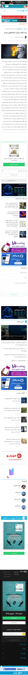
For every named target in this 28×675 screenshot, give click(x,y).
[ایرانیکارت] (14, 669)
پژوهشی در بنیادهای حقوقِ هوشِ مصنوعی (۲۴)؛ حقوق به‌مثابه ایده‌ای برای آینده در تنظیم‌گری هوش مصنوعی (12, 223)
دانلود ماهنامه (14, 618)
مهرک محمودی (17, 486)
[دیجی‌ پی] (14, 2)
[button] (26, 10)
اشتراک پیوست (14, 553)
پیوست (25, 29)
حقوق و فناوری (22, 24)
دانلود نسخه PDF (14, 175)
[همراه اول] (14, 673)
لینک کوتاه (6, 180)
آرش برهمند (18, 492)
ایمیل (26, 278)
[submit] (23, 634)
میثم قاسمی (18, 506)
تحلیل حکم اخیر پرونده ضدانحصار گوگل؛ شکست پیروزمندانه (12, 213)
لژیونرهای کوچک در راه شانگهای (18, 361)
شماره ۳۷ (10, 40)
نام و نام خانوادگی (23, 272)
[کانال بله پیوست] (14, 6)
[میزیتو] (14, 457)
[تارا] (14, 246)
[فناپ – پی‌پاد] (14, 259)
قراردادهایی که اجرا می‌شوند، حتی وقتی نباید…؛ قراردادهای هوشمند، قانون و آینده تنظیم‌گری (11, 233)
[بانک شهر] (14, 17)
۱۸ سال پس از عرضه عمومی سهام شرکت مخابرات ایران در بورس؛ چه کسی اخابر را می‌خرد (12, 430)
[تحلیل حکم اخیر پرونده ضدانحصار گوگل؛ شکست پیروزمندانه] (23, 217)
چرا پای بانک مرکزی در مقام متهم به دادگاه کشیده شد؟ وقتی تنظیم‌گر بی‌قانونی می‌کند (11, 205)
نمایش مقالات (14, 622)
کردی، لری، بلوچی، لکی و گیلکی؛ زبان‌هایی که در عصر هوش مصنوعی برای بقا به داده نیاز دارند (12, 441)
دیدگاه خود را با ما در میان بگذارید (21, 283)
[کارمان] (14, 471)
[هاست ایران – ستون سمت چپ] (14, 190)
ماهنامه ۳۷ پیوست (14, 164)
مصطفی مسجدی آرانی (19, 37)
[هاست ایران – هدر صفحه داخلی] (14, 20)
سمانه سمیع (18, 499)
